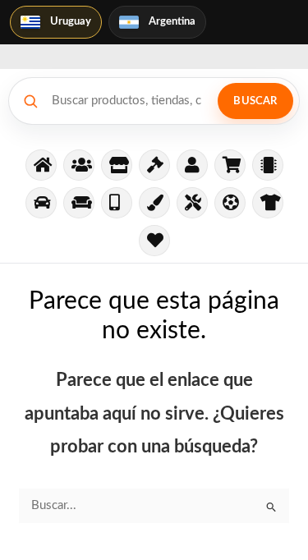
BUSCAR (255, 101)
